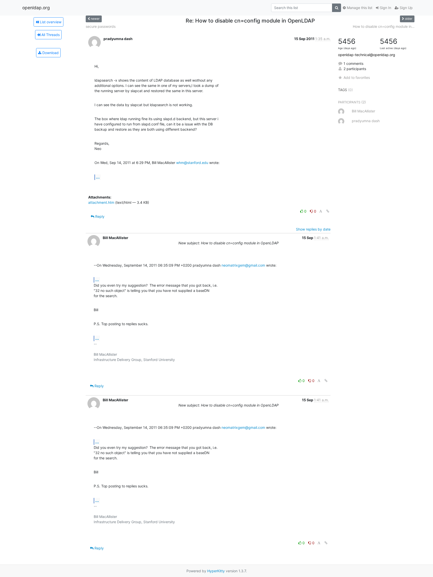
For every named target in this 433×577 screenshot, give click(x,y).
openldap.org (36, 7)
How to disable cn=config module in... (383, 26)
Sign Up (406, 8)
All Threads (50, 35)
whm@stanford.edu (192, 162)
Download (50, 53)
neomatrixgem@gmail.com (243, 265)
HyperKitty (216, 571)
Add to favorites (357, 77)
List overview (50, 22)
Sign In (385, 8)
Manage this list (359, 8)
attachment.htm (101, 202)
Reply (99, 216)
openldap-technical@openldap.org (366, 55)
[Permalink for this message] (328, 211)
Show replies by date (313, 229)
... (98, 176)
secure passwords (101, 26)
